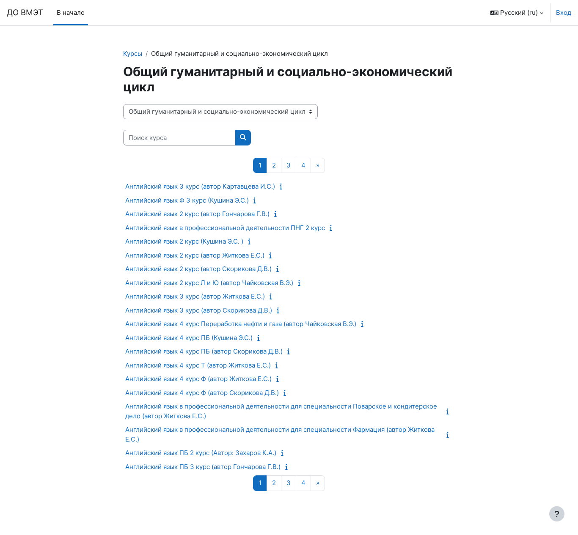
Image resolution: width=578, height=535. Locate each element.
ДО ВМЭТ (25, 12)
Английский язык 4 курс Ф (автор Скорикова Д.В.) (202, 393)
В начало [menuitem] (71, 12)
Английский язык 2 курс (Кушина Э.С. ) (184, 241)
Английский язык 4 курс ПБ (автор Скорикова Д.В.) (204, 351)
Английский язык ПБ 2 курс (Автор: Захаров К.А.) (200, 453)
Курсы (132, 53)
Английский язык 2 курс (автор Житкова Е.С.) (194, 255)
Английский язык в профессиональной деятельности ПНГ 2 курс (225, 228)
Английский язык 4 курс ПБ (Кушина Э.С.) (189, 338)
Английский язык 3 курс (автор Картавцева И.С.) (200, 186)
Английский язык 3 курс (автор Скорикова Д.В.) (198, 310)
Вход (563, 12)
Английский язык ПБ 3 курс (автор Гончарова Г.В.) (203, 467)
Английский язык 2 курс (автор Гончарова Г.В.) (197, 214)
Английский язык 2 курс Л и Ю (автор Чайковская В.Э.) (209, 283)
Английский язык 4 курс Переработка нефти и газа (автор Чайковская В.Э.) (240, 324)
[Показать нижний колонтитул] (556, 513)
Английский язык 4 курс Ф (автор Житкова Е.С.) (198, 379)
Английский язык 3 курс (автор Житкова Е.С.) (195, 296)
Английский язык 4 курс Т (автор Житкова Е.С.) (198, 365)
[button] (517, 12)
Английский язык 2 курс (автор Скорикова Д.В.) (198, 269)
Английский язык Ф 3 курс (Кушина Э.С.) (187, 200)
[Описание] (283, 186)
